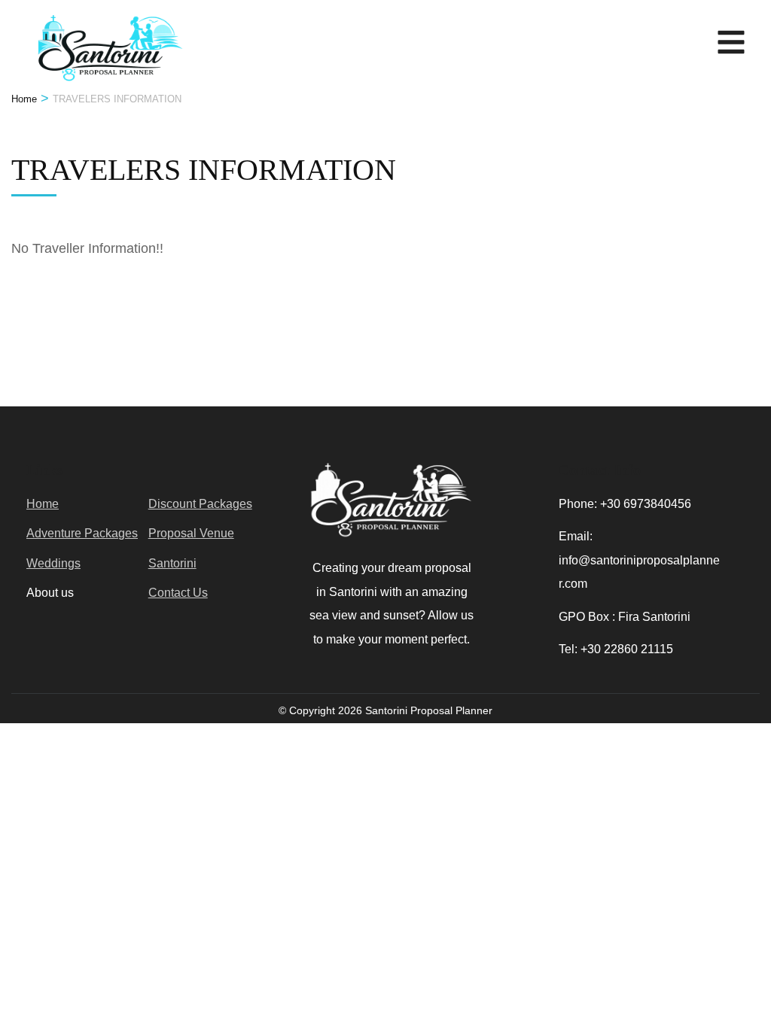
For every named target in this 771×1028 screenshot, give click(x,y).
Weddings (53, 563)
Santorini (172, 563)
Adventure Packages (82, 533)
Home (42, 503)
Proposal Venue (191, 533)
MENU (727, 38)
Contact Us (178, 592)
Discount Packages (200, 503)
